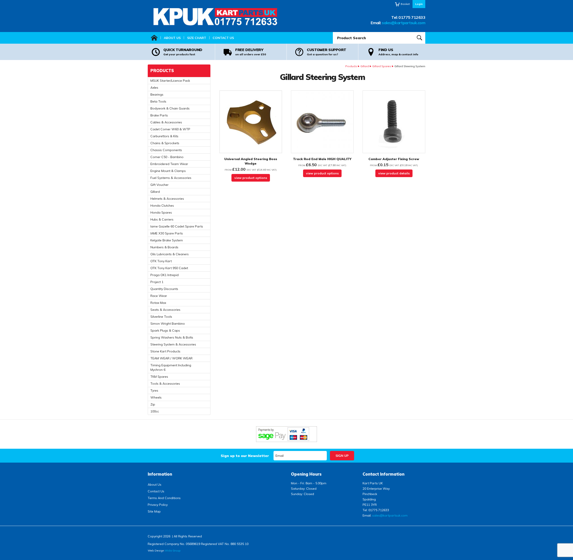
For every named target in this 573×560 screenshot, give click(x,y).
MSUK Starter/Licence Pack (170, 81)
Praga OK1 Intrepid (164, 275)
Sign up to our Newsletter (245, 455)
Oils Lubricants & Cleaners (169, 254)
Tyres (154, 390)
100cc (154, 411)
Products (351, 66)
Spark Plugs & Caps (165, 330)
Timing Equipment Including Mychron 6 (170, 367)
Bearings (156, 94)
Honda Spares (161, 212)
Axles (154, 88)
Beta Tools (158, 101)
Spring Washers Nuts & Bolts (171, 337)
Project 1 (156, 282)
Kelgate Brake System (166, 240)
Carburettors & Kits (164, 136)
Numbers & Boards (164, 247)
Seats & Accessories (165, 310)
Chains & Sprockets (164, 143)
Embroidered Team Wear (169, 164)
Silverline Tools (161, 317)
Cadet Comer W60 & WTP (170, 129)
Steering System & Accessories (173, 344)
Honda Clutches (162, 206)
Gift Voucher (159, 185)
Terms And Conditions (164, 498)
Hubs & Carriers (161, 219)
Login (419, 4)
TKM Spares (159, 377)
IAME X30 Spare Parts (166, 233)
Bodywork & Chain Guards (170, 108)
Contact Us (223, 38)
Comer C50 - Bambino (167, 157)
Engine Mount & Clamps (168, 171)
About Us (172, 38)
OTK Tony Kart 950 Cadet (169, 268)
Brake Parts (159, 115)
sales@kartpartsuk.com (403, 22)
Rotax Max (158, 303)
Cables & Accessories (166, 122)
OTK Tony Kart (161, 261)
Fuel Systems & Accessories (170, 178)
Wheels (156, 397)
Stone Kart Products (165, 351)
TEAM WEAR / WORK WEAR (171, 358)
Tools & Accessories (165, 384)
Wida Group (173, 550)
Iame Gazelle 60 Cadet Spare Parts (176, 226)
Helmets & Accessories (167, 199)
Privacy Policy (158, 505)
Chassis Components (166, 150)
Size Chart (196, 38)
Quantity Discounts (164, 289)
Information (160, 474)
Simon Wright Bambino (167, 324)
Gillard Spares (381, 66)
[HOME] (154, 38)
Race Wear (158, 296)
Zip (152, 404)
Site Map (154, 511)
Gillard (364, 66)
